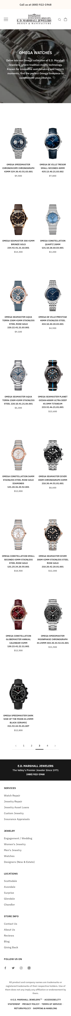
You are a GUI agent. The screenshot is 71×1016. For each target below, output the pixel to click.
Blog (7, 941)
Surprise (9, 892)
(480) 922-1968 (35, 774)
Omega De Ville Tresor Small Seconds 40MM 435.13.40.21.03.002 (53, 168)
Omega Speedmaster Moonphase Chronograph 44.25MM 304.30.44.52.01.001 (53, 639)
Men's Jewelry (12, 850)
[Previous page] (16, 746)
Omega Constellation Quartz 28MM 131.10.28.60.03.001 (52, 244)
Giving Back (11, 947)
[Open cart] (65, 19)
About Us (9, 929)
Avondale (9, 886)
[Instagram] (21, 968)
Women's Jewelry (15, 844)
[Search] (59, 19)
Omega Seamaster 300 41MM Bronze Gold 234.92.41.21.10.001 (18, 244)
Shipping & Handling (45, 1008)
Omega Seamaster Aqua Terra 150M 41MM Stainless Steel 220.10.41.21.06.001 (18, 400)
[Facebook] (5, 968)
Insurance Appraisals (17, 819)
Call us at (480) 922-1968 (36, 4)
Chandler (9, 904)
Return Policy (22, 1008)
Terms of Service (52, 1004)
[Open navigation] (6, 19)
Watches (9, 856)
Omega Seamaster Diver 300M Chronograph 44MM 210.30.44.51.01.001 (52, 480)
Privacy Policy (30, 1004)
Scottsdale (10, 881)
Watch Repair (12, 795)
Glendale (9, 898)
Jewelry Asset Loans (16, 807)
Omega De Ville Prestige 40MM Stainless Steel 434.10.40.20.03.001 (52, 320)
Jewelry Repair (13, 801)
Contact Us (10, 923)
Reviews (9, 935)
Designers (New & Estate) (19, 862)
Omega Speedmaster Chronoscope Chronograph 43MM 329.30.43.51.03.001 (18, 168)
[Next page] (55, 746)
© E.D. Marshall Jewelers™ (26, 999)
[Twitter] (13, 968)
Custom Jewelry (14, 813)
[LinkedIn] (29, 968)
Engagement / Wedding (18, 838)
